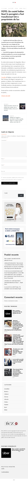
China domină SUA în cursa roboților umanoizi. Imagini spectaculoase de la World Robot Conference (18, 372)
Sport (13, 314)
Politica (6, 402)
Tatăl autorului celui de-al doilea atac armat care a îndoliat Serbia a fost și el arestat (11, 107)
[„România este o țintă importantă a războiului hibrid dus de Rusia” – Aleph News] (8, 352)
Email (2, 165)
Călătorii (6, 394)
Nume (3, 158)
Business (5, 331)
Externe (6, 396)
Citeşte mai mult (5, 95)
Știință (5, 409)
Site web (3, 171)
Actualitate (6, 388)
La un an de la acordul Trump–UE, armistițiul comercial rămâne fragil (18, 361)
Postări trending (10, 306)
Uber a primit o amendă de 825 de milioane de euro (17, 312)
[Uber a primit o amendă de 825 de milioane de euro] (8, 313)
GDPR (2, 468)
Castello (3, 77)
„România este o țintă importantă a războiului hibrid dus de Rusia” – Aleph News (13, 282)
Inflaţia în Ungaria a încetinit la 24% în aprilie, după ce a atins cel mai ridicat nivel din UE (17, 119)
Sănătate (6, 404)
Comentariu (4, 140)
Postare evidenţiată (8, 446)
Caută (5, 193)
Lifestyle (20, 8)
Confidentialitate (5, 472)
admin (5, 8)
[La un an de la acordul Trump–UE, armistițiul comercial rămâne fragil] (8, 362)
